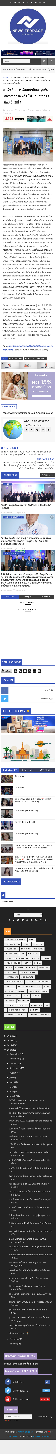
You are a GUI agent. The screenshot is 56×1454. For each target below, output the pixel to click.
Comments (46, 770)
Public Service (12, 963)
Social (37, 963)
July (11, 1077)
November (15, 1058)
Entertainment (12, 944)
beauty (46, 958)
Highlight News (28, 770)
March (13, 1096)
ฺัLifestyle (10, 986)
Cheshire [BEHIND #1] (26, 811)
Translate (14, 1420)
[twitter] (15, 2)
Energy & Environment (16, 958)
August (13, 1072)
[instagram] (40, 2)
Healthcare (10, 972)
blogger (10, 596)
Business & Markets (15, 940)
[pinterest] (19, 2)
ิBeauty (36, 996)
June (12, 1082)
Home (5, 77)
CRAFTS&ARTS (11, 977)
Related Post (10, 475)
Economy (7, 484)
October (14, 1063)
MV (47, 1005)
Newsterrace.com (26, 1432)
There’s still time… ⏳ (19, 1333)
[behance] (35, 2)
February (14, 1339)
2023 (9, 1049)
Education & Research (29, 986)
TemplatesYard (11, 1436)
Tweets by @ (7, 901)
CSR (23, 954)
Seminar (34, 1010)
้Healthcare (23, 1001)
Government (16, 77)
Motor (8, 968)
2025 (9, 1040)
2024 (9, 1045)
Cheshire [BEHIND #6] (26, 834)
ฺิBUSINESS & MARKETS (39, 1015)
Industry (9, 1001)
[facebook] (10, 2)
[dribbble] (27, 2)
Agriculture (27, 977)
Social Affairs (12, 996)
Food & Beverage (28, 972)
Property (38, 949)
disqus (27, 596)
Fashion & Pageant (38, 991)
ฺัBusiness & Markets (15, 1015)
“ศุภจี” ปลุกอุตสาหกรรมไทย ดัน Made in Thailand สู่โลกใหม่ (26, 506)
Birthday (19, 776)
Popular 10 (10, 770)
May (12, 1086)
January (13, 1343)
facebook (45, 596)
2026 (9, 1035)
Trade (26, 996)
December (15, 1054)
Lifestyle (38, 944)
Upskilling (36, 1005)
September (15, 1068)
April (12, 1091)
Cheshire (20, 788)
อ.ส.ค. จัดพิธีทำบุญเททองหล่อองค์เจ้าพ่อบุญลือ (29, 1108)
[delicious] (44, 2)
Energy (27, 963)
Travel (27, 944)
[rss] (31, 2)
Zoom (46, 986)
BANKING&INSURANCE (25, 968)
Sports (35, 958)
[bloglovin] (23, 2)
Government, (36, 110)
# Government (15, 358)
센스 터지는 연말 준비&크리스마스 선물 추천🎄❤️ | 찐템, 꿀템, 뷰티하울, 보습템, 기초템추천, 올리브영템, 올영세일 (34, 859)
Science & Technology (16, 1005)
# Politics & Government (35, 358)
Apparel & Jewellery (15, 991)
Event (32, 940)
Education (33, 954)
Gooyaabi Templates (42, 1436)
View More (48, 475)
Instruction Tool (18, 1010)
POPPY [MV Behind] (25, 822)
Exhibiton (44, 968)
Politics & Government (34, 77)
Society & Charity (14, 982)
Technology (11, 954)
